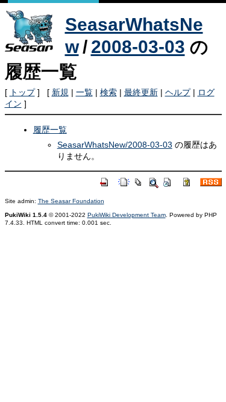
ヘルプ (177, 92)
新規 (60, 92)
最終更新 (141, 92)
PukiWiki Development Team (126, 215)
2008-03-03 (138, 47)
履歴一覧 (50, 129)
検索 (108, 92)
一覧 (84, 92)
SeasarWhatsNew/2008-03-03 (114, 144)
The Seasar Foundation (71, 201)
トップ (22, 92)
